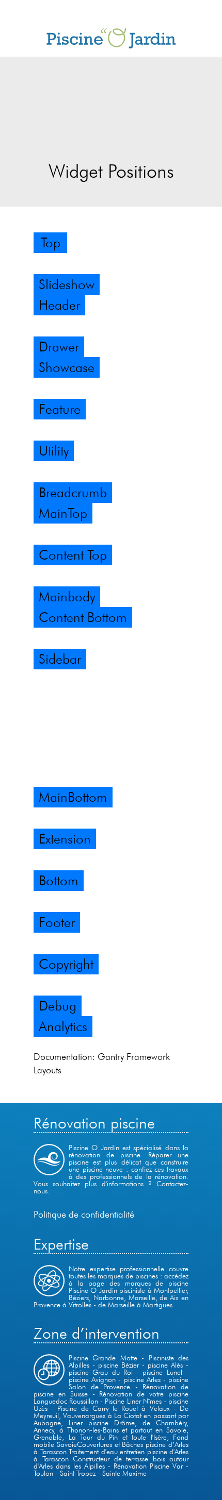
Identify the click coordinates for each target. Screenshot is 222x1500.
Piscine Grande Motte (103, 1358)
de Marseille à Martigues (135, 1305)
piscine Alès (167, 1365)
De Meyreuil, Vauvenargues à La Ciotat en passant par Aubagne (111, 1415)
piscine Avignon (92, 1379)
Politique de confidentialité (84, 1214)
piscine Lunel (162, 1372)
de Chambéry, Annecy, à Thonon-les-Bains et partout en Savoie (111, 1426)
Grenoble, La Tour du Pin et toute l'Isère (100, 1437)
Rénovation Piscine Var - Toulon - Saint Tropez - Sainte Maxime (111, 1469)
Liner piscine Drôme (102, 1423)
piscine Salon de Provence (128, 1383)
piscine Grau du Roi (101, 1372)
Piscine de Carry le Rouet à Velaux (113, 1408)
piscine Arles (142, 1379)
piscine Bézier (120, 1365)
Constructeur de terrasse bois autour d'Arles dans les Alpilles (111, 1462)
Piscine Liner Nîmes (133, 1401)
